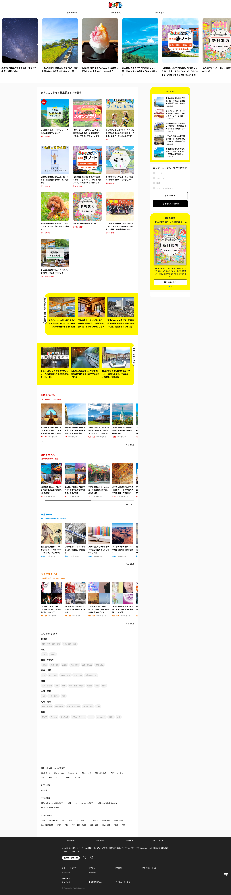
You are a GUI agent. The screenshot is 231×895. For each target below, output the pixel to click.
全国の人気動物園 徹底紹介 (107, 803)
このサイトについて (69, 868)
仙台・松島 (53, 820)
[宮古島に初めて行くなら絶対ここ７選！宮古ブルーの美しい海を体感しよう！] (170, 152)
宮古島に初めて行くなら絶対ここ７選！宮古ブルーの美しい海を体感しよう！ (100, 71)
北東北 (44, 654)
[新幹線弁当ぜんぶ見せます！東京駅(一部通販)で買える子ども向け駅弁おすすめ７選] (170, 127)
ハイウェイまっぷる (123, 882)
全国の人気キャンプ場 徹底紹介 (52, 803)
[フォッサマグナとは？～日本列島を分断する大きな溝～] (123, 524)
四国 (63, 696)
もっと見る (130, 444)
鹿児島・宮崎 (88, 706)
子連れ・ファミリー (117, 773)
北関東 (44, 665)
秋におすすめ (73, 773)
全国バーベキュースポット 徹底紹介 (80, 803)
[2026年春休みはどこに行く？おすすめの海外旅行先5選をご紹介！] (51, 464)
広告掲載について (95, 872)
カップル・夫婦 (46, 777)
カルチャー (159, 12)
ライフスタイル (158, 840)
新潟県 (138, 556)
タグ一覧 (44, 790)
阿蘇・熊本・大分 (73, 706)
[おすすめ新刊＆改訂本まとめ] (87, 213)
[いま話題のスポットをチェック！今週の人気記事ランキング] (55, 120)
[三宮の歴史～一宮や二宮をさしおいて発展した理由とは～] (75, 524)
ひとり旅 (77, 777)
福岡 (116, 825)
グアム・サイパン (78, 717)
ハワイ (91, 717)
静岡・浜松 (53, 675)
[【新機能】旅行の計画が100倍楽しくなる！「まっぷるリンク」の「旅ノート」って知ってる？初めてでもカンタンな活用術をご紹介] (87, 167)
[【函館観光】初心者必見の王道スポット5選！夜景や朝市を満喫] (123, 405)
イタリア (115, 496)
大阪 (63, 685)
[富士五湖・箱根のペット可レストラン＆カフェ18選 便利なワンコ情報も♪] (55, 213)
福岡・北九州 (47, 706)
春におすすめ (45, 773)
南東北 (53, 654)
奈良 (97, 685)
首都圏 (64, 665)
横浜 (70, 820)
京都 (57, 685)
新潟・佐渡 (91, 436)
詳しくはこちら (170, 279)
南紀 (103, 685)
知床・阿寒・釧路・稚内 (51, 644)
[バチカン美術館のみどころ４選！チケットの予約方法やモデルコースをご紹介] (123, 464)
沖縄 (98, 706)
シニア (58, 777)
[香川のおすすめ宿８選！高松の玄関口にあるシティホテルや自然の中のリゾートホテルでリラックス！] (51, 405)
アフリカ (54, 717)
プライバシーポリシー (150, 868)
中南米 (111, 717)
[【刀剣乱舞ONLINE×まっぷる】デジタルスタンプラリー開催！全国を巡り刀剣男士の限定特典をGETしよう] (120, 213)
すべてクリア (170, 196)
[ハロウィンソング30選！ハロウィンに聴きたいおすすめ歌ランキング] (51, 584)
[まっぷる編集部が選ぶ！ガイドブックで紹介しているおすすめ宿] (55, 258)
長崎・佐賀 (59, 706)
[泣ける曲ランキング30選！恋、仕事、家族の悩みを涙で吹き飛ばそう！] (99, 584)
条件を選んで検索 (172, 204)
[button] (169, 286)
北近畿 (89, 685)
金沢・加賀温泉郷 (47, 825)
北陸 (43, 675)
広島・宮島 (94, 825)
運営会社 (92, 868)
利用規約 (119, 868)
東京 (63, 820)
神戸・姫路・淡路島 (76, 685)
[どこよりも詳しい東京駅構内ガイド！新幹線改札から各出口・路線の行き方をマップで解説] (170, 140)
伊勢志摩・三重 (91, 675)
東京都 (43, 556)
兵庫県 (67, 556)
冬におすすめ (86, 773)
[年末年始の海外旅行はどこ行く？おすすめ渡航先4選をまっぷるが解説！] (75, 464)
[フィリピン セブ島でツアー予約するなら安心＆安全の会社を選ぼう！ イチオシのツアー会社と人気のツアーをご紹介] (120, 120)
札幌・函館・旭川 (69, 644)
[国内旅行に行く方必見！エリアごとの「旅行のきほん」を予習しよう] (120, 167)
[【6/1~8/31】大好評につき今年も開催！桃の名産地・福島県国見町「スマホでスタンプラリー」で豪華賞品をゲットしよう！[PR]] (87, 120)
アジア (43, 496)
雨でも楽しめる (100, 773)
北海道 (114, 436)
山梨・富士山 (87, 665)
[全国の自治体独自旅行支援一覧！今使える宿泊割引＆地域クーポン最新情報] (55, 167)
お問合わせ (66, 872)
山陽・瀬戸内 (54, 696)
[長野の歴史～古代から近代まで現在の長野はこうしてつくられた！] (99, 524)
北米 (118, 717)
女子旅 (67, 777)
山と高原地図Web (95, 882)
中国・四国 (44, 436)
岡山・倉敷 (106, 825)
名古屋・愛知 (65, 675)
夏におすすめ (59, 773)
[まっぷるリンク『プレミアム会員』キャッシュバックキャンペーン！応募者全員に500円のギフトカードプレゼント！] (170, 114)
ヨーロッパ (101, 717)
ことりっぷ (66, 882)
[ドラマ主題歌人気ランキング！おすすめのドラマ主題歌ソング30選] (123, 584)
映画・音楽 (44, 615)
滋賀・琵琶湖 (47, 685)
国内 (66, 436)
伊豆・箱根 (75, 665)
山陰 (43, 696)
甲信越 (90, 556)
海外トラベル (116, 12)
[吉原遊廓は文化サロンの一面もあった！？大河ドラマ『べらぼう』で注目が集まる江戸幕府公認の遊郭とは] (51, 524)
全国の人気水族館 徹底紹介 (50, 807)
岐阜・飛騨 (78, 675)
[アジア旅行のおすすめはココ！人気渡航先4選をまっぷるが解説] (99, 464)
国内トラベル (72, 12)
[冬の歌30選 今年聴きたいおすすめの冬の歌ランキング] (75, 584)
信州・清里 (99, 665)
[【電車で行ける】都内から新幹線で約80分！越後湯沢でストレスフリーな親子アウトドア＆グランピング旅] (99, 405)
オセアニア (65, 717)
